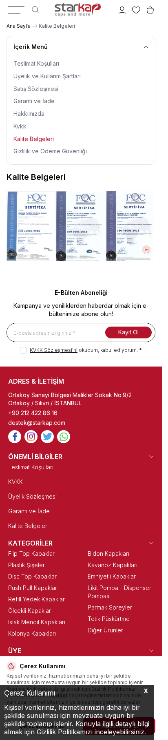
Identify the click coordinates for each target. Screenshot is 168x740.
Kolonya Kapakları (32, 633)
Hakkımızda (28, 113)
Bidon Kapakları (108, 553)
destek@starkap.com (36, 422)
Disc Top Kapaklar (32, 576)
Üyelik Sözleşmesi (32, 496)
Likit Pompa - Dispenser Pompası (119, 591)
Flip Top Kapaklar (31, 553)
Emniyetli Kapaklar (112, 576)
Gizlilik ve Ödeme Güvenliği (50, 151)
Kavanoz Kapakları (112, 564)
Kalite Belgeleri (33, 138)
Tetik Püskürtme (109, 618)
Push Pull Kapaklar (32, 587)
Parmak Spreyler (110, 607)
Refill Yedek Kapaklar (36, 599)
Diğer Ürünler (105, 630)
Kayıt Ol (128, 332)
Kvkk (20, 126)
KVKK (15, 481)
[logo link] (77, 10)
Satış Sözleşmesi (35, 88)
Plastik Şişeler (26, 564)
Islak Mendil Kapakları (36, 622)
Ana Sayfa (19, 26)
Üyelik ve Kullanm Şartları (47, 76)
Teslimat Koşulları (36, 63)
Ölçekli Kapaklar (29, 610)
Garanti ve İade (34, 100)
